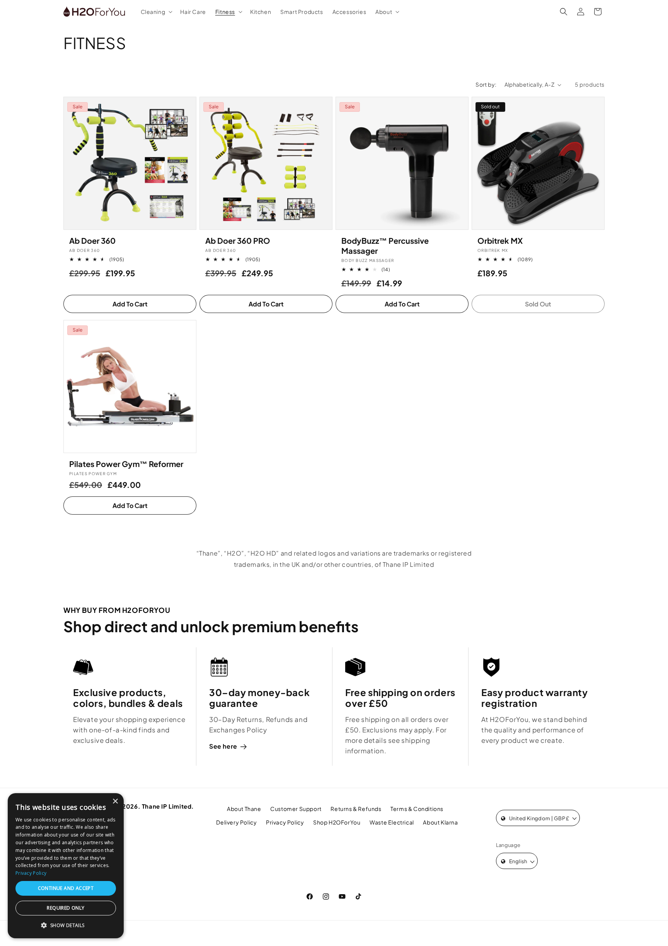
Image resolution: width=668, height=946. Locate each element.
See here (223, 746)
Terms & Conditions (416, 808)
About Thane (244, 808)
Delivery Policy (236, 822)
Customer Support (296, 808)
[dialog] (66, 865)
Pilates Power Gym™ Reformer (126, 464)
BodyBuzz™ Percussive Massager (385, 245)
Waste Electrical (392, 822)
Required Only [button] (65, 908)
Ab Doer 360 (92, 240)
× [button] (115, 801)
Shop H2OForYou (336, 822)
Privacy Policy (285, 822)
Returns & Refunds (356, 808)
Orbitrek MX (500, 240)
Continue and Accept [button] (66, 888)
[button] (156, 11)
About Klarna (440, 822)
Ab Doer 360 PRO (237, 240)
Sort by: (485, 84)
